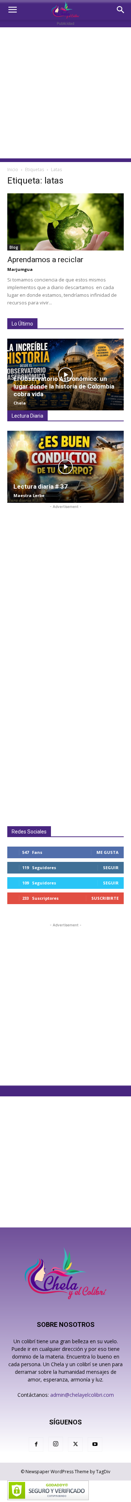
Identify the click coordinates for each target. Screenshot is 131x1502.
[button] (12, 10)
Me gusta (107, 852)
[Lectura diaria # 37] (65, 467)
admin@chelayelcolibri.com (82, 1394)
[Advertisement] (65, 92)
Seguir (111, 867)
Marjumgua (20, 269)
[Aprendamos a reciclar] (65, 222)
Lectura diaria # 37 (40, 486)
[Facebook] (36, 1444)
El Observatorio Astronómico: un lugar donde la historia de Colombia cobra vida (63, 386)
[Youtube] (95, 1444)
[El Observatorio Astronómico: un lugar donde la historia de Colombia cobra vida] (65, 375)
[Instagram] (55, 1444)
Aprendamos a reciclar (46, 259)
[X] (75, 1444)
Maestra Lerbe (28, 495)
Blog (13, 247)
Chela (19, 403)
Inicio (12, 169)
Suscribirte (105, 898)
